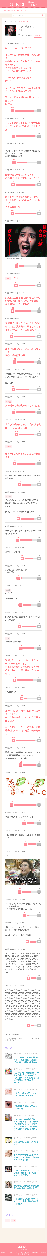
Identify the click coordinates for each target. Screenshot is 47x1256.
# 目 (8, 1221)
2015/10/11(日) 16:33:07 (17, 986)
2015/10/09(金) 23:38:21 (17, 397)
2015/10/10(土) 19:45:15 (17, 923)
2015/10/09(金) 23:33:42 (17, 369)
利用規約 (35, 1253)
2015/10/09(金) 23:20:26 (17, 170)
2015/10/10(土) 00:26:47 (17, 566)
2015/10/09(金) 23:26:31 (17, 344)
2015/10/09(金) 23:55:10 (17, 492)
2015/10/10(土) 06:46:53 (17, 772)
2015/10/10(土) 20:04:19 (17, 949)
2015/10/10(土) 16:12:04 (17, 899)
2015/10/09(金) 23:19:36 (17, 118)
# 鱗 (14, 1221)
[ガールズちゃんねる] (5, 21)
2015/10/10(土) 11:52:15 (17, 830)
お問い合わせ (13, 1253)
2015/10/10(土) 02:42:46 (17, 748)
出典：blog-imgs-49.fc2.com (13, 258)
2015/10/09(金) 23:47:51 (17, 442)
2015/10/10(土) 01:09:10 (17, 612)
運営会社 (3, 1253)
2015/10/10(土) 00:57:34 (17, 585)
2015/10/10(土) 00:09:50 (17, 547)
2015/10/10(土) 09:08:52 (17, 812)
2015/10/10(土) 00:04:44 (17, 526)
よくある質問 (25, 1253)
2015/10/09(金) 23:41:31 (17, 419)
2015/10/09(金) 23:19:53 (17, 144)
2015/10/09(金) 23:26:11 (17, 318)
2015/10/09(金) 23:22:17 (17, 273)
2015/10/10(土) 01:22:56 (17, 655)
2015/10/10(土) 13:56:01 (17, 851)
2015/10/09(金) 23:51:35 (17, 471)
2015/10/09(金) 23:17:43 (17, 43)
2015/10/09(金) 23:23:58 (17, 293)
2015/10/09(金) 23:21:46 (17, 221)
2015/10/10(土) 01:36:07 (17, 687)
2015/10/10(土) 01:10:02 (17, 634)
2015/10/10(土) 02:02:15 (17, 706)
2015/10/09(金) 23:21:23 (17, 192)
